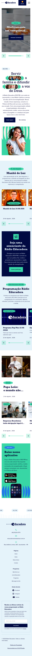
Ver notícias (22, 120)
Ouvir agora (9, 120)
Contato (16, 563)
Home (16, 554)
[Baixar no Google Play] (10, 475)
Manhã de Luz (16, 572)
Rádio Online (16, 560)
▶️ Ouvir (22, 3)
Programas (16, 578)
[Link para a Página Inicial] (16, 524)
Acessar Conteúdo (16, 35)
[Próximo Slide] (28, 56)
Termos (24, 628)
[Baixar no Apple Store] (10, 481)
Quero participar (16, 269)
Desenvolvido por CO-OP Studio (16, 648)
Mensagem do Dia (16, 581)
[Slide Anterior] (4, 56)
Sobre (16, 557)
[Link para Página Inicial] (9, 2)
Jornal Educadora (16, 575)
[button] (28, 3)
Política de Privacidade (16, 645)
